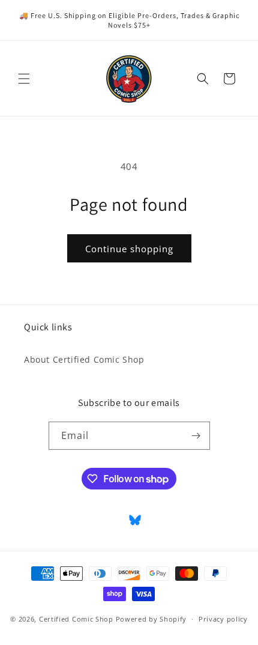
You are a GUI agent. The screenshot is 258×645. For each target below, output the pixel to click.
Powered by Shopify (151, 618)
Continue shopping (129, 249)
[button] (24, 78)
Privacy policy (223, 618)
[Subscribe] (196, 436)
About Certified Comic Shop (84, 359)
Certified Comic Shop (76, 618)
